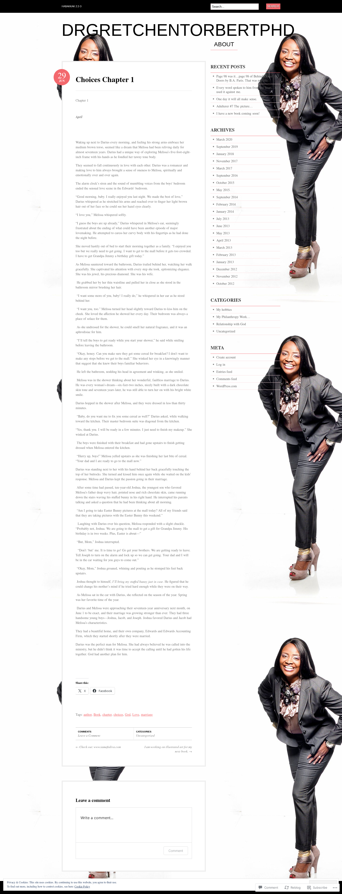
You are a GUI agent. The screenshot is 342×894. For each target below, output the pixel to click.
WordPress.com (226, 386)
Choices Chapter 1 (105, 79)
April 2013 (223, 240)
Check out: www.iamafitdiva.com (98, 747)
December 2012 (226, 269)
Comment (175, 851)
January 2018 (225, 154)
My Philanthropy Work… (233, 317)
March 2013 (224, 247)
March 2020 (224, 139)
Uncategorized (145, 735)
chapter (107, 714)
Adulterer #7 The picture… (234, 106)
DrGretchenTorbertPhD (178, 30)
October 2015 (225, 182)
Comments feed (226, 379)
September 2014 (227, 197)
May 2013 (223, 233)
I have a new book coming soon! (238, 113)
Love (135, 714)
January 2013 (225, 262)
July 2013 (222, 218)
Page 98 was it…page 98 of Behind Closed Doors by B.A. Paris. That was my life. (244, 78)
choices (118, 714)
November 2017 (227, 161)
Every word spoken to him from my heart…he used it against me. (247, 89)
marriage (147, 714)
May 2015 (223, 190)
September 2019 (227, 146)
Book (97, 714)
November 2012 (227, 276)
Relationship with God (231, 324)
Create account (226, 357)
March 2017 (224, 168)
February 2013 (226, 254)
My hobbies (224, 309)
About (224, 44)
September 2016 (227, 175)
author (88, 714)
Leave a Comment (89, 735)
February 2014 (226, 204)
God (128, 714)
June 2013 (223, 226)
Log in (220, 364)
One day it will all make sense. (236, 99)
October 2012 (225, 283)
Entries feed (224, 371)
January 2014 (225, 211)
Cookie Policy (82, 886)
